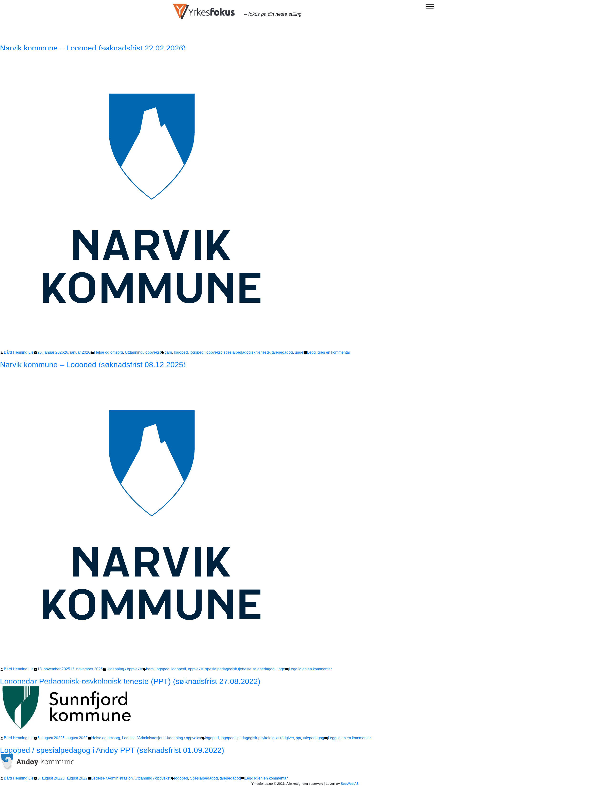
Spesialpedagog (204, 778)
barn (168, 352)
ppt (298, 738)
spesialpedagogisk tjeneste (247, 352)
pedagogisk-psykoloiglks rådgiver (265, 738)
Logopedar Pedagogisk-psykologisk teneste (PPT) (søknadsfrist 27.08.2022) (130, 681)
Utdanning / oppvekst (143, 352)
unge (299, 352)
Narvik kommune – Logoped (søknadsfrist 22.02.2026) (93, 48)
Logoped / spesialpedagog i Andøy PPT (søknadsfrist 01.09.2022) (112, 750)
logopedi (197, 352)
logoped (181, 352)
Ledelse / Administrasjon (142, 738)
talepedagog (282, 352)
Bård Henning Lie (19, 352)
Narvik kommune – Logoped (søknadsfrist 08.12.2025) (93, 364)
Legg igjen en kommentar (328, 352)
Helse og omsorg (108, 352)
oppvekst (214, 352)
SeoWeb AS (350, 783)
